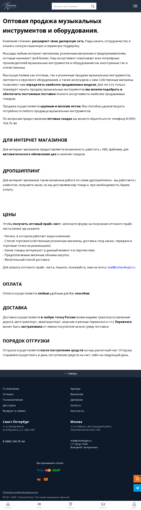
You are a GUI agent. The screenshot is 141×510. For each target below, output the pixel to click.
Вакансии (76, 394)
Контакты (77, 411)
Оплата (75, 405)
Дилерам (76, 399)
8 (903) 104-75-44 (14, 441)
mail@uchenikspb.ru (81, 440)
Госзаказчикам (13, 399)
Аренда (75, 388)
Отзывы (8, 394)
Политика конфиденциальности (20, 492)
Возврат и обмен (14, 411)
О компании (11, 388)
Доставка (9, 405)
